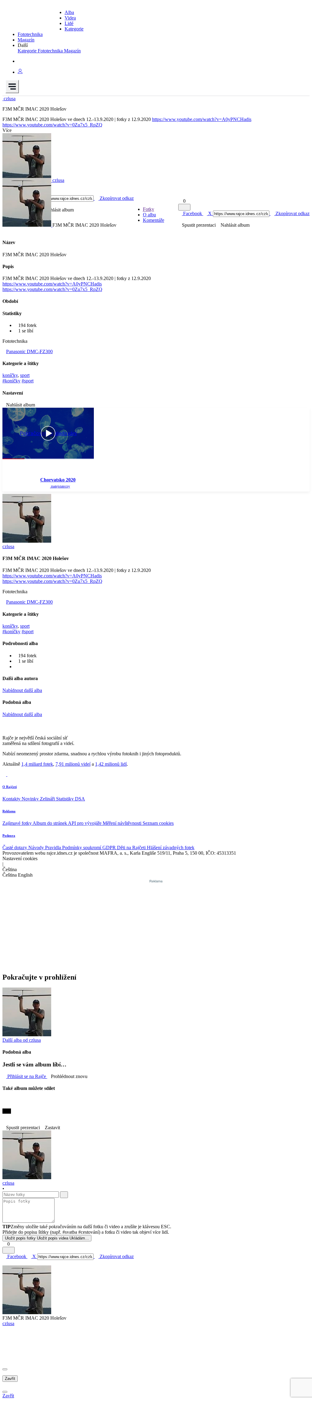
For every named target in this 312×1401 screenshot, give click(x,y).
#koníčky (11, 380)
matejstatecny (60, 486)
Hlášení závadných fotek (170, 847)
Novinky (31, 798)
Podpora (8, 835)
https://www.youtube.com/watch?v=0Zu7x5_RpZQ (52, 124)
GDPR (109, 847)
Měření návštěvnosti (123, 823)
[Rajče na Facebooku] (4, 774)
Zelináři (48, 798)
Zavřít (10, 1378)
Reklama (9, 811)
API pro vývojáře (85, 823)
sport (25, 375)
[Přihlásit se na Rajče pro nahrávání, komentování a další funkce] (20, 72)
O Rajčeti (9, 787)
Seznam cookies (158, 823)
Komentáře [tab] (153, 220)
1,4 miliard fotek (37, 764)
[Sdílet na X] (4, 1105)
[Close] (4, 1369)
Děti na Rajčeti (132, 847)
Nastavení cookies (19, 858)
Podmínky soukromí (82, 847)
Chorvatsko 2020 (58, 479)
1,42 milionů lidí (111, 764)
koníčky (10, 375)
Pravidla (53, 847)
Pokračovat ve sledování (48, 433)
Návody (36, 847)
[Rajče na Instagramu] (9, 774)
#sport (28, 380)
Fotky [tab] (148, 209)
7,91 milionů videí (72, 764)
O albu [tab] (149, 214)
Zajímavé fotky (17, 823)
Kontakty (12, 798)
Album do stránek (50, 823)
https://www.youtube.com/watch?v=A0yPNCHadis (201, 119)
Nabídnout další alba (22, 690)
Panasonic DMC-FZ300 (29, 351)
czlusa (8, 1323)
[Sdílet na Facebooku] (4, 1100)
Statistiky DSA (70, 798)
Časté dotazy (15, 847)
